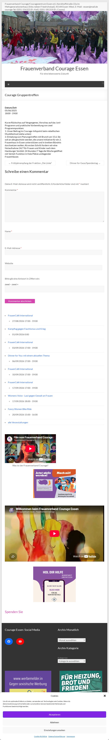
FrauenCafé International (20, 315)
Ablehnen (54, 722)
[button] (104, 695)
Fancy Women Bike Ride (20, 409)
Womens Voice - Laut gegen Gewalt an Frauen (30, 395)
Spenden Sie (14, 612)
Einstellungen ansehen (54, 730)
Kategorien (63, 658)
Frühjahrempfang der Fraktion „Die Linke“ (30, 163)
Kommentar (11, 190)
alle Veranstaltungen (18, 422)
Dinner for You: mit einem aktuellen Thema (29, 355)
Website (9, 263)
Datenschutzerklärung (56, 736)
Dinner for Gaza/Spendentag (85, 163)
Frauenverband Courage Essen (54, 68)
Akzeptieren (54, 714)
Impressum (71, 736)
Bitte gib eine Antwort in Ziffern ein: (22, 278)
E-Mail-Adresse (13, 248)
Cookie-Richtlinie (40, 736)
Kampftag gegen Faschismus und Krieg (27, 328)
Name (8, 231)
